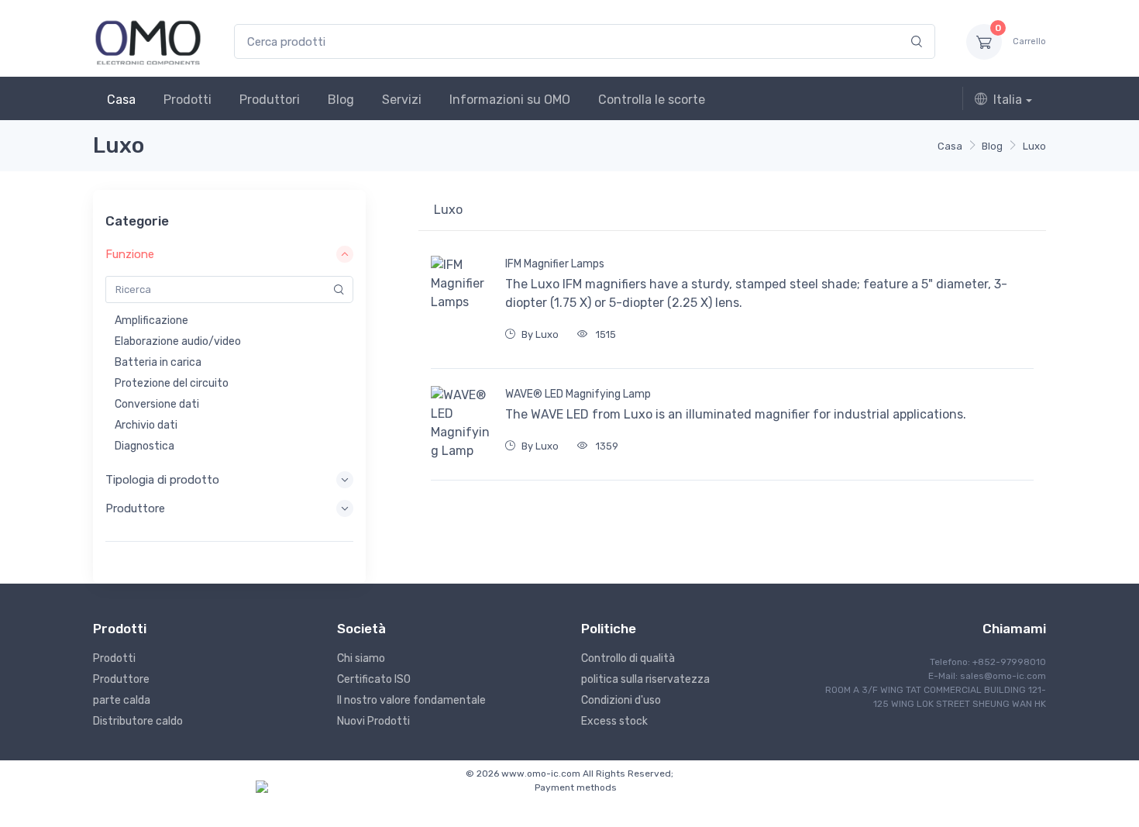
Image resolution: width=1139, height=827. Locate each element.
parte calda (121, 700)
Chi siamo (361, 658)
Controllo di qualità (628, 658)
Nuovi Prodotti (373, 721)
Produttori (269, 99)
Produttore (121, 679)
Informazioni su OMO (509, 99)
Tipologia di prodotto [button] (162, 480)
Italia (1007, 99)
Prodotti (187, 99)
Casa (121, 99)
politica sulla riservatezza (645, 679)
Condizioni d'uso (621, 700)
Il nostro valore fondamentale (411, 700)
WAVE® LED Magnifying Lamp (578, 394)
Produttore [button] (135, 508)
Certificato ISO (374, 679)
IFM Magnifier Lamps (554, 263)
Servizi (402, 99)
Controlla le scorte (651, 99)
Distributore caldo (138, 721)
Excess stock (614, 721)
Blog (341, 99)
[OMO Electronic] (148, 41)
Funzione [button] (129, 254)
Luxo (1034, 146)
